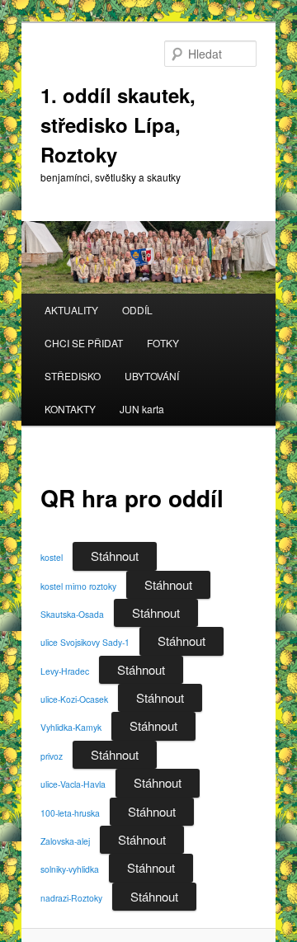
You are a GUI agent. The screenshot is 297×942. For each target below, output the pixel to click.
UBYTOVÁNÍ (152, 376)
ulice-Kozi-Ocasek (74, 699)
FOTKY (163, 343)
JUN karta (142, 409)
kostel (51, 557)
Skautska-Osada (72, 614)
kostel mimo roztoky (78, 586)
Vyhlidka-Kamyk (70, 727)
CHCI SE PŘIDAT (84, 343)
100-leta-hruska (70, 813)
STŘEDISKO (73, 376)
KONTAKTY (70, 409)
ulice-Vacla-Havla (73, 784)
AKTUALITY (71, 310)
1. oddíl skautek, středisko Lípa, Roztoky (118, 124)
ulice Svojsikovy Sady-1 (85, 642)
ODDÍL (137, 310)
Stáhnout (115, 555)
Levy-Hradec (64, 671)
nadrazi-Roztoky (71, 898)
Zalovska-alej (65, 841)
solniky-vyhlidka (69, 869)
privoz (51, 756)
